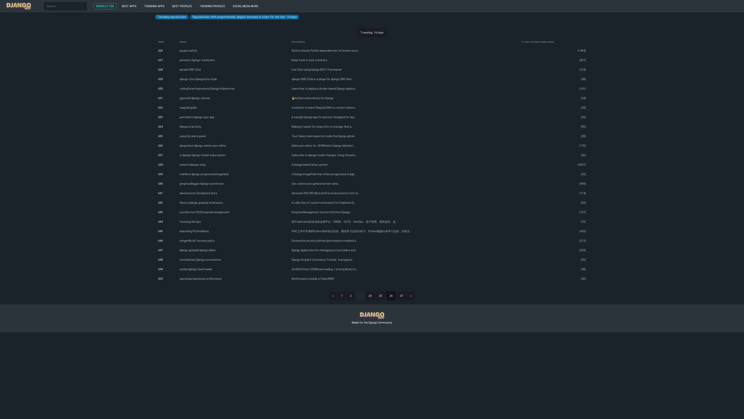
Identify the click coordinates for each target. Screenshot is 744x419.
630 (160, 88)
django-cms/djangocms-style (198, 79)
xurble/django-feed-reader (196, 269)
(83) (583, 202)
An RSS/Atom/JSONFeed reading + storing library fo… (325, 269)
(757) (582, 212)
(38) (583, 79)
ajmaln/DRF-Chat (190, 69)
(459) (582, 183)
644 (160, 221)
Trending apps (154, 6)
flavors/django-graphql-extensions (201, 202)
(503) (582, 250)
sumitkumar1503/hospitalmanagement (204, 212)
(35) (583, 259)
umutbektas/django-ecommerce (200, 259)
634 (160, 126)
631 (160, 98)
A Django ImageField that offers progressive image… (324, 174)
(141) (582, 88)
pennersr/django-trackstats (197, 60)
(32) (583, 174)
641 (160, 193)
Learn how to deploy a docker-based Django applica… (324, 88)
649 (160, 269)
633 (160, 117)
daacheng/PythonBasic (194, 231)
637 (160, 155)
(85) (583, 126)
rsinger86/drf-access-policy (197, 240)
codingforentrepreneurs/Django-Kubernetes (207, 88)
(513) (582, 240)
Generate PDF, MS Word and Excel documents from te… (326, 193)
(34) (583, 98)
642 (160, 202)
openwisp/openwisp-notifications (201, 278)
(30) (583, 278)
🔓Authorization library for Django (312, 98)
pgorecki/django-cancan (195, 98)
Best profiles (182, 6)
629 (160, 79)
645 (160, 231)
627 (160, 60)
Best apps (129, 6)
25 (380, 295)
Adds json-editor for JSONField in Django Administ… (323, 145)
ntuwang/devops (190, 221)
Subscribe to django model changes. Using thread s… (324, 155)
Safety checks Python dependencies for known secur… (326, 50)
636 (160, 145)
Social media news (245, 6)
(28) (583, 107)
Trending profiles (212, 6)
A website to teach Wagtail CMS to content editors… (324, 107)
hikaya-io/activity (190, 126)
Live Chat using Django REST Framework (317, 69)
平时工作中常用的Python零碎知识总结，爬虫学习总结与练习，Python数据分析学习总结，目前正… (352, 231)
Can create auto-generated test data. (315, 183)
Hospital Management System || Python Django (321, 212)
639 (160, 174)
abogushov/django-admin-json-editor (203, 145)
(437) (582, 60)
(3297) (582, 164)
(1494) (582, 50)
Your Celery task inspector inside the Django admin (323, 136)
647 (160, 250)
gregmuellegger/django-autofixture (202, 183)
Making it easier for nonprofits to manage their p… (322, 126)
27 (401, 295)
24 (370, 295)
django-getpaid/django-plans (198, 250)
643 (160, 212)
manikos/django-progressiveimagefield (204, 174)
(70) (583, 221)
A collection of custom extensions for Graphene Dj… (324, 202)
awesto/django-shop (193, 164)
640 (160, 183)
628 (160, 69)
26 (391, 295)
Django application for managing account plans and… (324, 250)
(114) (582, 193)
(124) (582, 69)
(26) (583, 117)
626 (160, 50)
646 (160, 240)
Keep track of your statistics (309, 60)
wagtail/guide (188, 107)
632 (160, 107)
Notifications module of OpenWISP (313, 278)
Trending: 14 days (372, 32)
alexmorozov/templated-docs (198, 193)
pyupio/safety (188, 50)
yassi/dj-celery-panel (193, 136)
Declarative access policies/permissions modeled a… (325, 240)
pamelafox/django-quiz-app (197, 117)
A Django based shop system (310, 164)
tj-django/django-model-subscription (203, 155)
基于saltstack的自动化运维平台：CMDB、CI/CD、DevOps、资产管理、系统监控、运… (344, 221)
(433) (582, 231)
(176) (582, 145)
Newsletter (105, 6)
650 (160, 278)
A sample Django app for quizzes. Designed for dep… (324, 117)
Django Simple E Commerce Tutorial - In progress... (323, 259)
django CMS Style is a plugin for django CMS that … (323, 79)
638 (160, 164)
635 (160, 136)
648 (160, 259)
